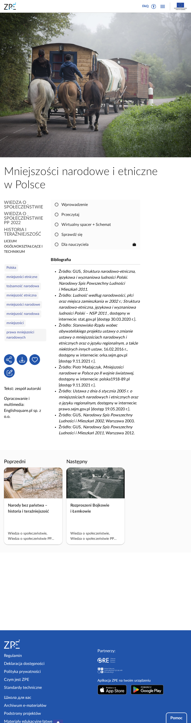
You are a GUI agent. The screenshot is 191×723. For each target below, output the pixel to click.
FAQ (145, 6)
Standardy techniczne (23, 688)
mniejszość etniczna (21, 295)
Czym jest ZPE (16, 680)
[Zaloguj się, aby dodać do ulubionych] (34, 359)
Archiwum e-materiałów (25, 706)
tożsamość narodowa (22, 286)
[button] (153, 6)
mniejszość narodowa (22, 314)
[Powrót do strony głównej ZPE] (11, 6)
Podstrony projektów (22, 714)
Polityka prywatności (22, 672)
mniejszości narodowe (23, 304)
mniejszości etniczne (21, 277)
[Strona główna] (25, 644)
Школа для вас (17, 698)
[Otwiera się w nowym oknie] (112, 689)
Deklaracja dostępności (24, 664)
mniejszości (15, 323)
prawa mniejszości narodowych (20, 335)
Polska (11, 268)
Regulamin (13, 656)
